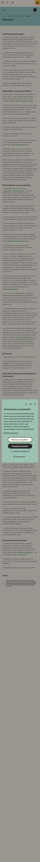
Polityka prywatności (11, 433)
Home (4, 16)
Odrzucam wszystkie (20, 440)
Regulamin (28, 16)
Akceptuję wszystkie (20, 446)
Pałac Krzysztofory (19, 16)
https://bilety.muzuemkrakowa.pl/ (22, 101)
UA (35, 404)
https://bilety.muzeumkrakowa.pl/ (13, 190)
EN (31, 404)
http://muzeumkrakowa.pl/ (20, 144)
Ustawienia (20, 456)
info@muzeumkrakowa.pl (11, 289)
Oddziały (10, 16)
